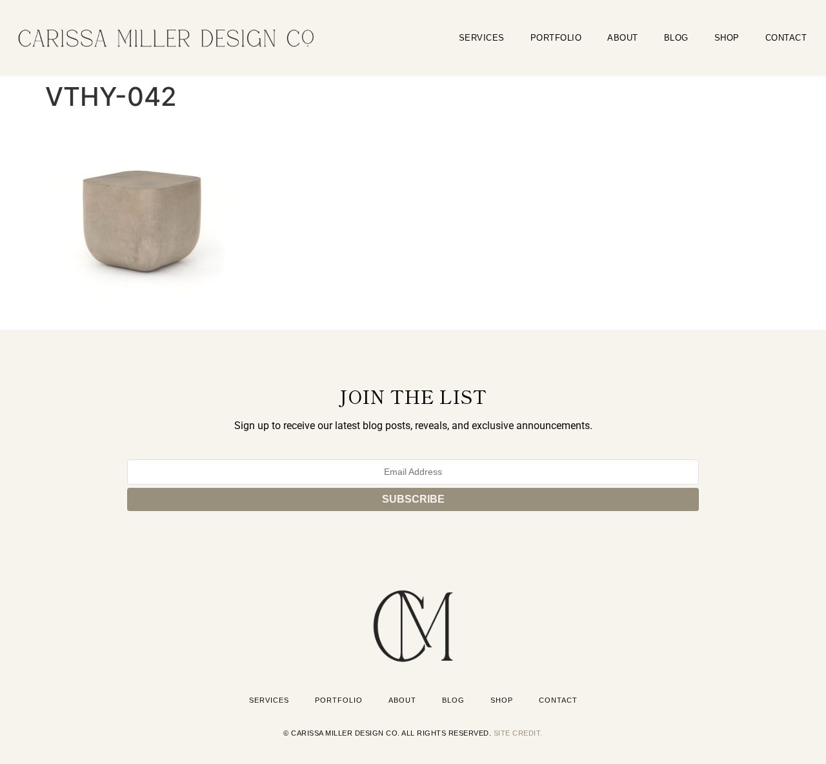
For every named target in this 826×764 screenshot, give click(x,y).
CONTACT (786, 38)
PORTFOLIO (556, 38)
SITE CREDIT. (518, 733)
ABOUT (622, 38)
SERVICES (482, 38)
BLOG (676, 38)
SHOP (727, 38)
